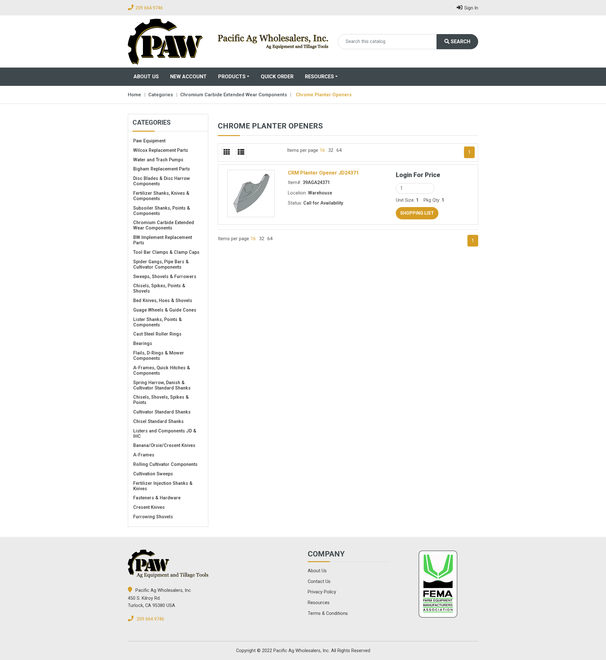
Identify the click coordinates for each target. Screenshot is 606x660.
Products (232, 77)
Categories (160, 95)
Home (134, 95)
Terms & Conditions (328, 613)
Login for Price (418, 175)
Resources (319, 77)
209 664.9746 (149, 8)
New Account (188, 77)
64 (339, 150)
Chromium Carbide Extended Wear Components (233, 95)
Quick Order (277, 77)
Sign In (471, 8)
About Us (146, 77)
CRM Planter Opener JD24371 (323, 173)
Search (459, 42)
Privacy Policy (322, 592)
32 (330, 150)
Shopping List (417, 213)
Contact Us (319, 581)
